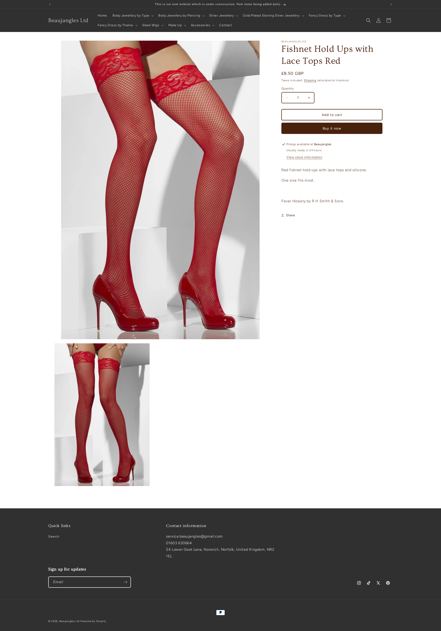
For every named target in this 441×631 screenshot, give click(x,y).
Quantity (287, 88)
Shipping (310, 80)
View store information (304, 157)
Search (53, 536)
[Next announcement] (391, 4)
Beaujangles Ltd (69, 621)
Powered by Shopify (93, 621)
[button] (132, 15)
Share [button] (290, 215)
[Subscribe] (125, 582)
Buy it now (332, 128)
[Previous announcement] (50, 4)
